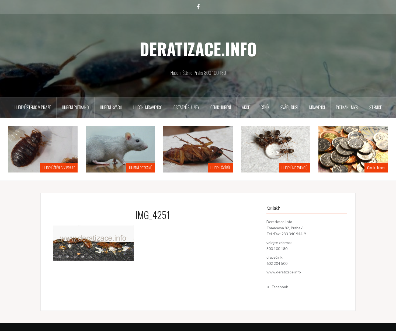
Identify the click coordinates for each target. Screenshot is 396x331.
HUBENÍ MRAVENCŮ (147, 107)
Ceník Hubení (220, 107)
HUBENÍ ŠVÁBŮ (111, 107)
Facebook (280, 286)
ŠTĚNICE (375, 107)
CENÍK (265, 107)
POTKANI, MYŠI (347, 107)
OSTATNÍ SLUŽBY (186, 107)
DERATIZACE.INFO (198, 48)
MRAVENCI (317, 107)
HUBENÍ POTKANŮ (75, 107)
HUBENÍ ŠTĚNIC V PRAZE (33, 107)
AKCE (246, 107)
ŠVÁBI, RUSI (289, 107)
